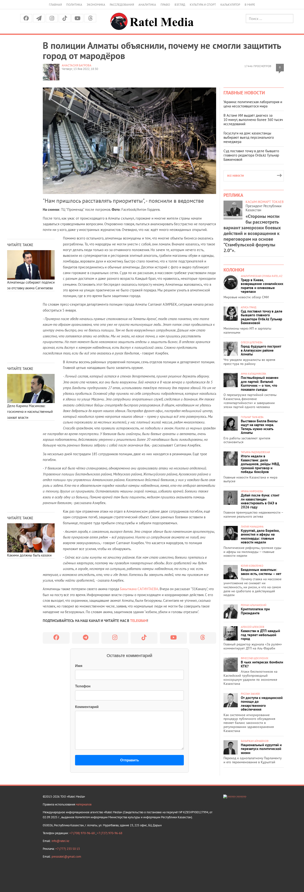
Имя (78, 666)
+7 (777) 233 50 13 (67, 849)
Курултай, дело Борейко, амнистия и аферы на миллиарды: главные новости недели (260, 536)
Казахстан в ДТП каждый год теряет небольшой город (260, 635)
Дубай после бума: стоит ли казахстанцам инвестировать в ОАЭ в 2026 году (260, 501)
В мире (250, 5)
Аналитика (147, 5)
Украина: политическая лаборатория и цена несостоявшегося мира (252, 104)
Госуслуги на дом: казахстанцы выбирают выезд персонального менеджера (248, 137)
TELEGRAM (138, 620)
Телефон (82, 686)
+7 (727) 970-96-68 (109, 833)
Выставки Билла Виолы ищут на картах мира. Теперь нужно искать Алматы (259, 427)
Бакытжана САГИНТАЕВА (139, 589)
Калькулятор (230, 5)
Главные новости (244, 93)
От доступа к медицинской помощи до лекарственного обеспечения (262, 703)
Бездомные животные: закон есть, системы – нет (261, 571)
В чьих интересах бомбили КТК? (262, 664)
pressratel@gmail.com (66, 857)
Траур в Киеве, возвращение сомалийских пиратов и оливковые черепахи (262, 286)
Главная (55, 5)
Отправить (129, 760)
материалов (83, 804)
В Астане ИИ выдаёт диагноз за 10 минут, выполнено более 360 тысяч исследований (253, 119)
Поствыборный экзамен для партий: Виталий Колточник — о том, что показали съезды (259, 383)
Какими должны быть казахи (29, 555)
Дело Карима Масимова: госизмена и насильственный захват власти (30, 412)
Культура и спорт (203, 5)
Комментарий (87, 707)
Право (165, 5)
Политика (74, 5)
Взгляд (180, 5)
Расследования (122, 5)
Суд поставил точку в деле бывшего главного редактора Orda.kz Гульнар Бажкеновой (251, 155)
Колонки (233, 270)
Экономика (96, 5)
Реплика (233, 195)
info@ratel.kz (60, 841)
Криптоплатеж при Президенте (255, 611)
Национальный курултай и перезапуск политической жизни (261, 749)
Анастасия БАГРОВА (76, 65)
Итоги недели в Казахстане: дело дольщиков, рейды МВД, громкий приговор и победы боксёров (260, 464)
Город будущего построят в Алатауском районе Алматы (261, 350)
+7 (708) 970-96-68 (82, 833)
